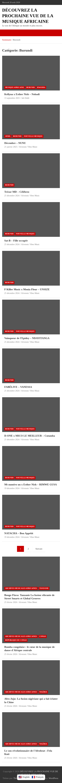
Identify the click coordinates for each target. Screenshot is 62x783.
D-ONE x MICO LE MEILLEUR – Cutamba (29, 435)
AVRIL (8, 136)
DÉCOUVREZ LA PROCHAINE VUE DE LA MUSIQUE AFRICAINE (27, 16)
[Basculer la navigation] (5, 33)
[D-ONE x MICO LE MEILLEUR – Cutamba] (31, 414)
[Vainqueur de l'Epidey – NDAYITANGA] (31, 317)
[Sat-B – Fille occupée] (31, 219)
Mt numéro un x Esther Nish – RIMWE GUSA (30, 484)
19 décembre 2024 (11, 488)
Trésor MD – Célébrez (16, 191)
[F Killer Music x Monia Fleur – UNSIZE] (31, 268)
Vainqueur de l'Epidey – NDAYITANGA (26, 338)
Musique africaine (14, 87)
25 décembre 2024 (11, 196)
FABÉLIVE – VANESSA (18, 386)
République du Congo (16, 640)
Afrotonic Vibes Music (28, 147)
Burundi (30, 87)
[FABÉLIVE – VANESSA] (31, 365)
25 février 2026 (10, 602)
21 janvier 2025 (10, 147)
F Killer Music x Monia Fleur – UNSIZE (27, 289)
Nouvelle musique (33, 136)
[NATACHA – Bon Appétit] (31, 512)
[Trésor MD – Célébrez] (31, 170)
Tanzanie (44, 588)
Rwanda (41, 87)
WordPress (53, 778)
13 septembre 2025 (12, 98)
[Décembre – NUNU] (31, 121)
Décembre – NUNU (15, 143)
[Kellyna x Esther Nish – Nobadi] (31, 73)
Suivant (38, 549)
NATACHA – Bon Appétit (18, 533)
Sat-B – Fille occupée (16, 240)
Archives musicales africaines (21, 588)
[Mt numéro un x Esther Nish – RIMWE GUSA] (31, 463)
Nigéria (43, 692)
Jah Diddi (25, 98)
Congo (42, 636)
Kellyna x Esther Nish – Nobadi (22, 94)
